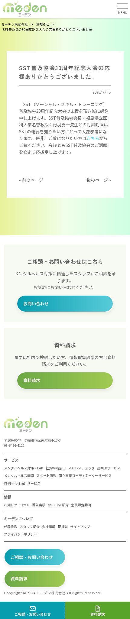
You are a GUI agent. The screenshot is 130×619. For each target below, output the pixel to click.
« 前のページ (31, 180)
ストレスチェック (81, 467)
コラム (25, 504)
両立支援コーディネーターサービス (85, 475)
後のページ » (99, 180)
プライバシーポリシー (20, 534)
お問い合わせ (36, 303)
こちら (92, 138)
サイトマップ (80, 526)
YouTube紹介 (58, 504)
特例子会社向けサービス (22, 483)
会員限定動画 (81, 504)
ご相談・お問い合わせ (32, 557)
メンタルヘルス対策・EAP (23, 467)
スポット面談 (46, 475)
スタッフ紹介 (30, 526)
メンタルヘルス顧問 (19, 475)
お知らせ (10, 504)
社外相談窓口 (56, 467)
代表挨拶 (10, 526)
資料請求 (31, 380)
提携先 (63, 526)
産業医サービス (108, 467)
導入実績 (38, 504)
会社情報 (48, 526)
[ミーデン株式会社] (25, 9)
